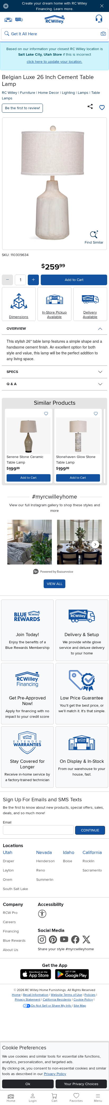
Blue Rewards (14, 940)
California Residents (57, 1000)
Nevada (44, 852)
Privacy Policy (55, 1074)
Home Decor (48, 92)
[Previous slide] (11, 445)
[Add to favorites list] (102, 108)
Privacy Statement (27, 1000)
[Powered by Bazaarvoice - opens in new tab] (53, 572)
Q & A (12, 384)
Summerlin (44, 879)
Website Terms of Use (66, 995)
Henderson (45, 861)
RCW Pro (10, 912)
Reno (40, 870)
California (92, 852)
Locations (13, 845)
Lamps (83, 92)
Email (7, 822)
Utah (7, 852)
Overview (16, 328)
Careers (9, 922)
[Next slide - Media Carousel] (95, 544)
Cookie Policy (83, 1000)
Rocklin (88, 861)
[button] (21, 6)
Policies (90, 995)
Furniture (27, 92)
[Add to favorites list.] (46, 414)
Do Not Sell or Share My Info (51, 1006)
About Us (10, 950)
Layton (8, 870)
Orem (7, 879)
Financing (11, 931)
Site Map (80, 1006)
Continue (90, 830)
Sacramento (92, 870)
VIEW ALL (54, 584)
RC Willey (9, 92)
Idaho (68, 852)
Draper (8, 861)
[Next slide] (98, 445)
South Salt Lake (15, 889)
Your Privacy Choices (81, 1084)
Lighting (68, 92)
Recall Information (35, 995)
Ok (27, 1084)
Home (16, 995)
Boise (67, 861)
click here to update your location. (54, 61)
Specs (12, 371)
